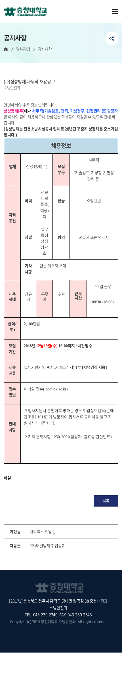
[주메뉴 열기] (115, 11)
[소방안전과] (27, 12)
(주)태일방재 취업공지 (47, 545)
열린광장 (23, 49)
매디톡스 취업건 (42, 531)
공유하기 (112, 38)
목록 (106, 500)
